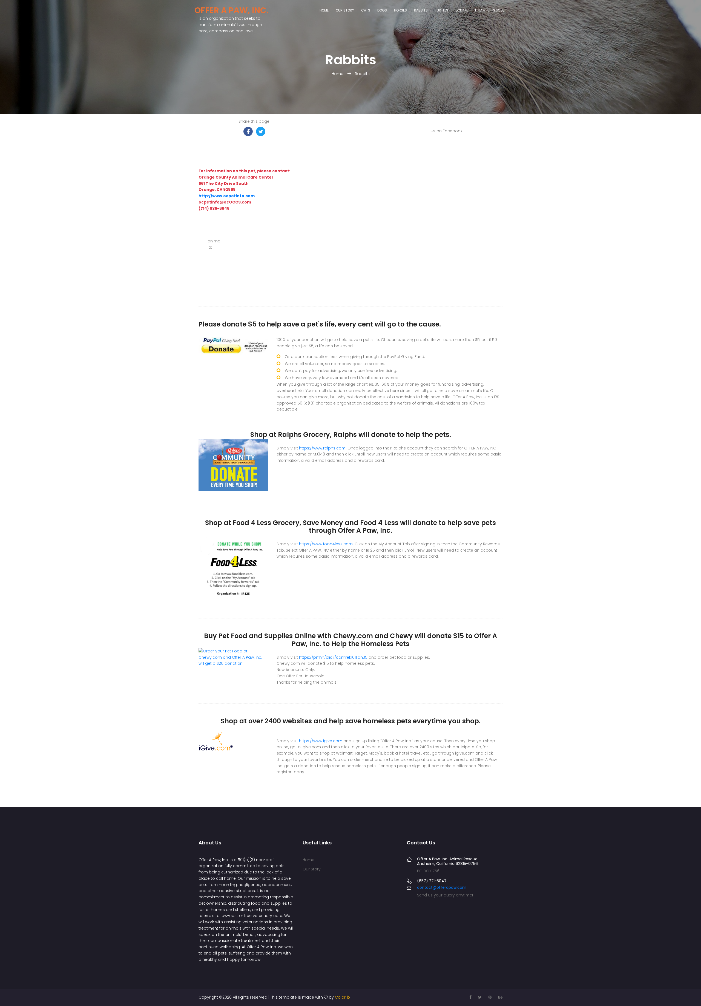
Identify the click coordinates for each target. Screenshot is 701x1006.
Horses (400, 10)
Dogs (382, 10)
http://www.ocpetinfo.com (227, 196)
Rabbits (421, 10)
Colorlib (342, 997)
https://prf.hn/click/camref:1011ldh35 (333, 657)
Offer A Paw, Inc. (231, 10)
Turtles (441, 10)
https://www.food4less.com (326, 544)
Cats (365, 10)
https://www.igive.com (320, 741)
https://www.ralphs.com (322, 448)
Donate (461, 10)
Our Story (345, 10)
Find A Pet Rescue (489, 10)
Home (324, 10)
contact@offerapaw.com (441, 887)
